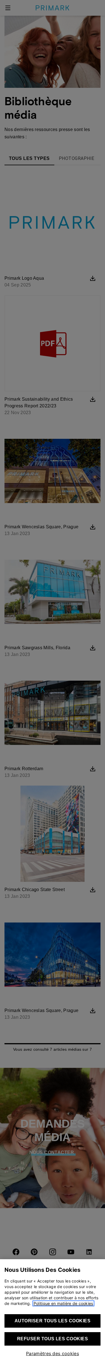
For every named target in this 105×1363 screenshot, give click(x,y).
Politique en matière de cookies (63, 1303)
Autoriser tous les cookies (52, 1320)
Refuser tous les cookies (52, 1338)
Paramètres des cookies (52, 1353)
